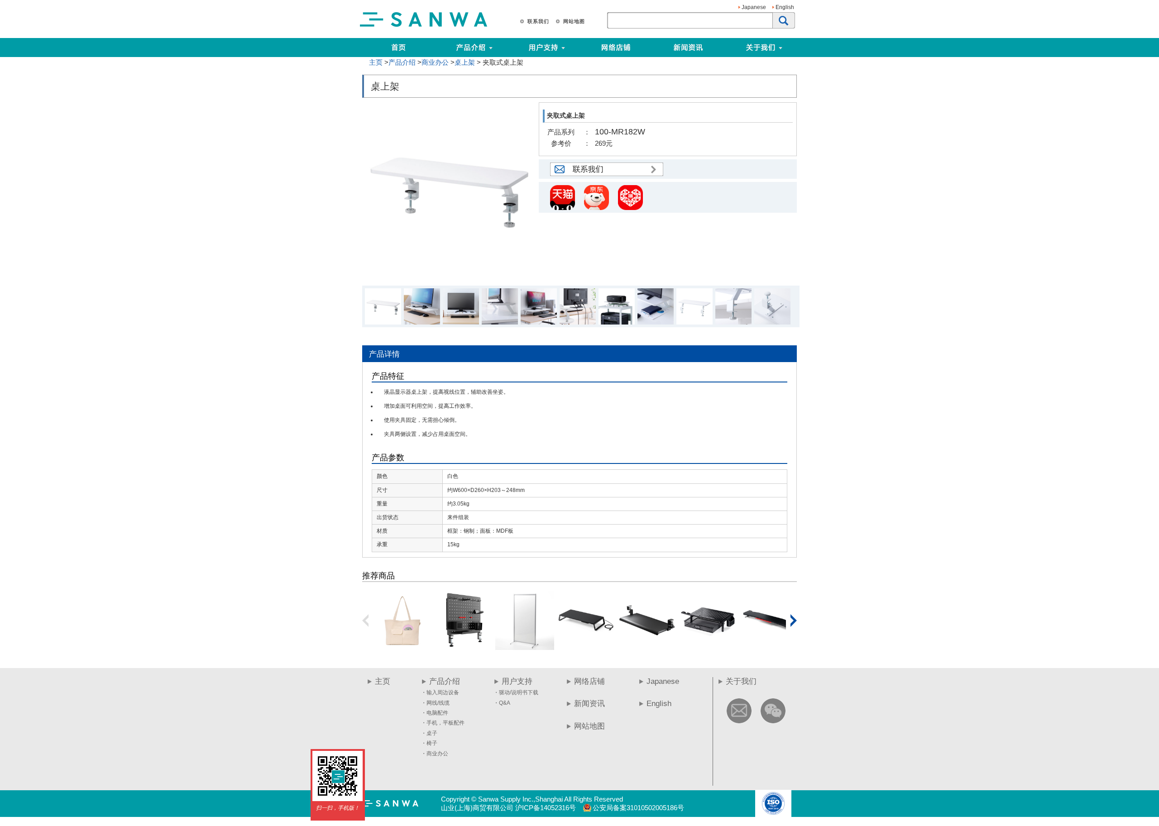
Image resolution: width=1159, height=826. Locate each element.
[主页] (398, 47)
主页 (376, 62)
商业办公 (435, 62)
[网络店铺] (616, 47)
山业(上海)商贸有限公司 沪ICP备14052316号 (508, 808)
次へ (793, 620)
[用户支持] (578, 47)
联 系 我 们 (537, 21)
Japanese (754, 7)
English (785, 7)
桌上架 (465, 62)
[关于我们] (795, 47)
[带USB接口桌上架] (585, 646)
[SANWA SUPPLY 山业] (424, 26)
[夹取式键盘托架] (647, 646)
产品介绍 (402, 62)
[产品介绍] (471, 47)
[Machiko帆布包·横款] (402, 646)
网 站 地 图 (573, 21)
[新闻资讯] (688, 47)
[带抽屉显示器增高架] (708, 646)
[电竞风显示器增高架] (769, 646)
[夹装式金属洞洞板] (463, 646)
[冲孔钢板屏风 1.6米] (524, 646)
